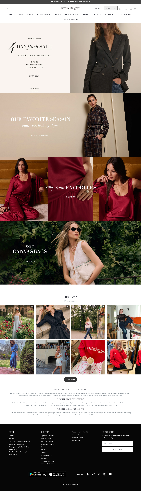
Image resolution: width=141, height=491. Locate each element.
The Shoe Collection (92, 14)
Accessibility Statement (17, 444)
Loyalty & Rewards (47, 436)
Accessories (111, 14)
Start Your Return (47, 441)
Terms (11, 436)
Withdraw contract (47, 461)
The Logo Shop (71, 14)
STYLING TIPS (126, 14)
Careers (43, 452)
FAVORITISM (96, 8)
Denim (58, 14)
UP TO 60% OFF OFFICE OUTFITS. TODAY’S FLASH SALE (70, 2)
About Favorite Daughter (80, 432)
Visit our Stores (77, 435)
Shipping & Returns (47, 444)
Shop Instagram (77, 437)
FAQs (42, 447)
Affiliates (44, 458)
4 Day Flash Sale (26, 14)
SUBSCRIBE (110, 8)
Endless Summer (43, 14)
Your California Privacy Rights (19, 441)
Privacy (11, 438)
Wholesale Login (46, 455)
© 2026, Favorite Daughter (70, 484)
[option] (70, 2)
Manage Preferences (48, 464)
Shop (12, 14)
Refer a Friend (77, 440)
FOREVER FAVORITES (70, 20)
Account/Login (46, 438)
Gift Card (44, 450)
